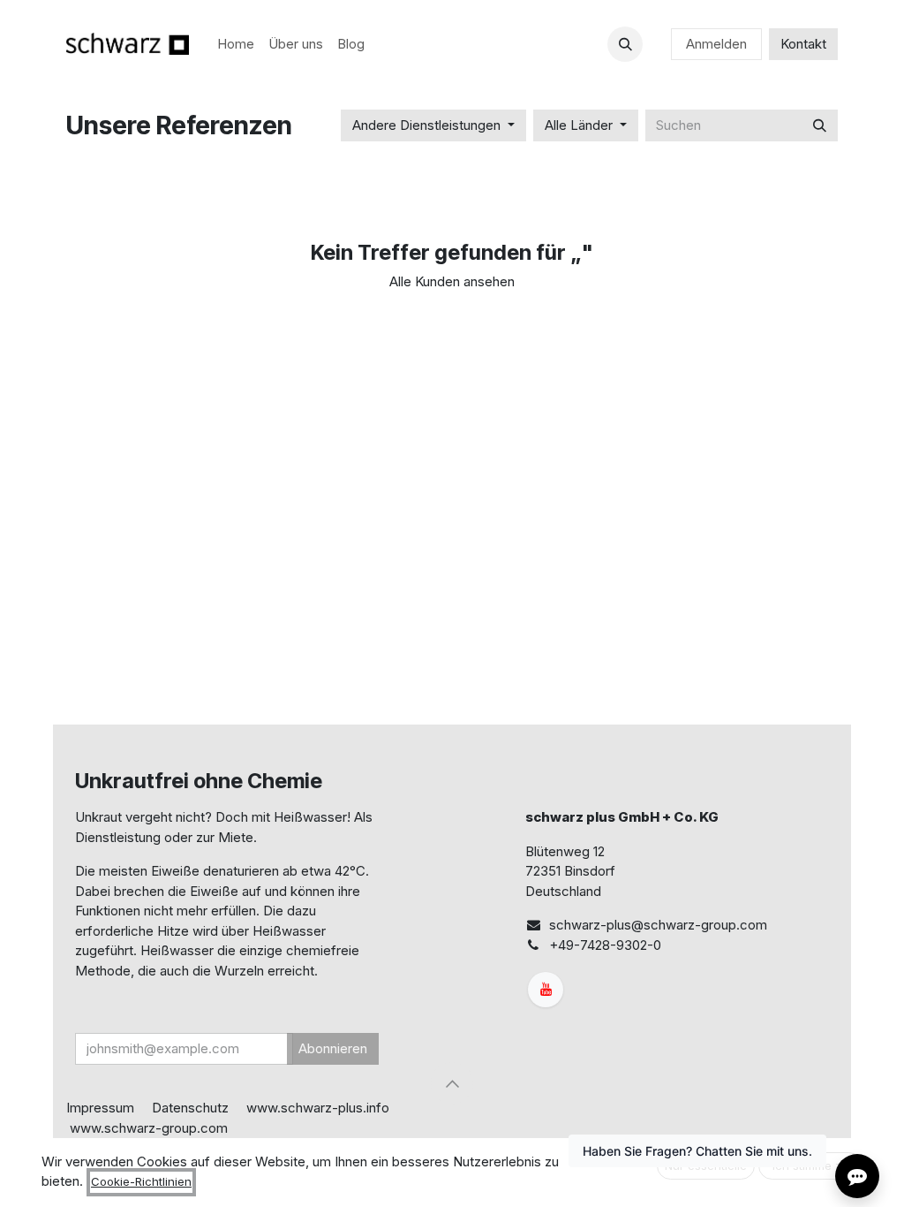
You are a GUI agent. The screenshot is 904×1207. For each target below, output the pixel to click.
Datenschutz (190, 1107)
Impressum (100, 1107)
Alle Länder (579, 125)
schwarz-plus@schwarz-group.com (658, 924)
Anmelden (716, 43)
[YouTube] (545, 989)
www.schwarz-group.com (149, 1128)
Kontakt (803, 43)
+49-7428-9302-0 (605, 945)
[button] (625, 44)
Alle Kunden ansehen (452, 281)
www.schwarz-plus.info (317, 1107)
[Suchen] (820, 126)
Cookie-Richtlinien (141, 1181)
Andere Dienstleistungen (426, 125)
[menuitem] (235, 44)
